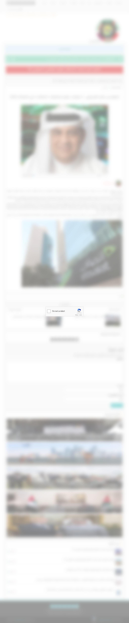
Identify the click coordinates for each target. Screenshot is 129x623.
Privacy (76, 315)
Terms (80, 315)
